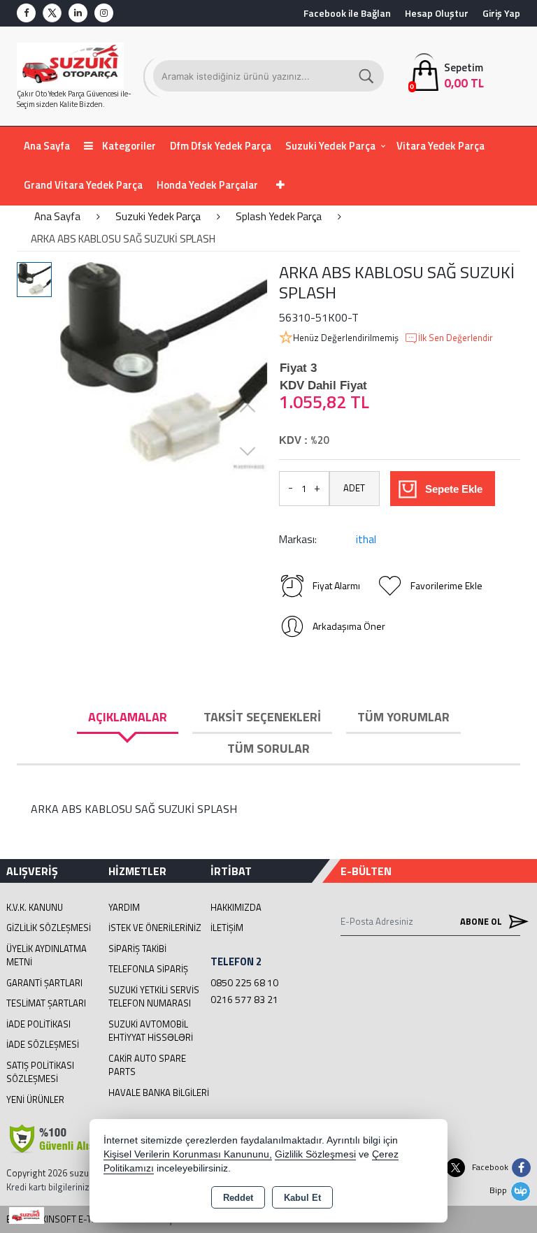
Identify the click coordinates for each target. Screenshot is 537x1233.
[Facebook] (26, 12)
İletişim (226, 928)
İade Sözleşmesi (42, 1044)
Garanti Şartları (44, 983)
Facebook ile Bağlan (347, 13)
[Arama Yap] (367, 76)
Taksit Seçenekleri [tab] (262, 716)
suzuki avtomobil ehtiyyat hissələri (150, 1031)
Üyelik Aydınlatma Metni (46, 955)
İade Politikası (38, 1024)
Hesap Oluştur (436, 13)
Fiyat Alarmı (336, 585)
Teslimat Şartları (46, 1003)
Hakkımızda (236, 907)
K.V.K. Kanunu (34, 907)
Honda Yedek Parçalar (207, 185)
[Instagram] (103, 12)
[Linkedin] (78, 12)
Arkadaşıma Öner (349, 626)
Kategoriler (128, 146)
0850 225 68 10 (244, 982)
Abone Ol (482, 921)
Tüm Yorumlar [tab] (403, 716)
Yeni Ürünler (35, 1099)
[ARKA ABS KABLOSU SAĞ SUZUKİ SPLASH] (163, 367)
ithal (366, 539)
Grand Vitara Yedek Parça (83, 185)
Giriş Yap (501, 13)
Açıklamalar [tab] (127, 716)
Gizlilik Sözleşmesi (48, 928)
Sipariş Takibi (137, 949)
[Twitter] (52, 12)
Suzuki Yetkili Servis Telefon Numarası (153, 997)
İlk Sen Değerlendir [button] (455, 338)
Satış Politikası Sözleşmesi (40, 1072)
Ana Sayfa (47, 146)
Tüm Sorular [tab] (268, 748)
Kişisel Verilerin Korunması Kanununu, (187, 1154)
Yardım (124, 907)
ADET (354, 488)
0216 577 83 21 (244, 999)
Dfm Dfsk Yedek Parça (220, 146)
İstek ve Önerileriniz (154, 928)
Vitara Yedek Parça (440, 146)
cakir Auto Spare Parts (147, 1065)
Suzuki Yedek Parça (330, 146)
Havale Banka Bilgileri (158, 1092)
